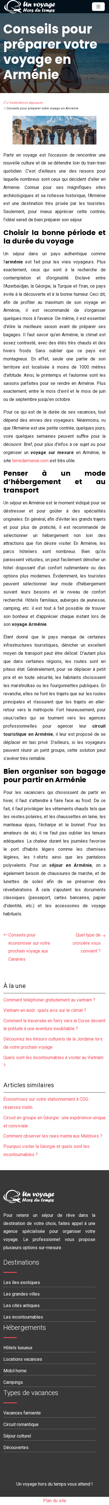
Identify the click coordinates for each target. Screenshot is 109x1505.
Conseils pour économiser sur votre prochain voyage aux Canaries (29, 947)
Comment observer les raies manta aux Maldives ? (52, 1136)
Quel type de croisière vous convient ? (87, 943)
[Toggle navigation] (98, 6)
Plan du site (54, 1500)
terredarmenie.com (30, 460)
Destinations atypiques (26, 103)
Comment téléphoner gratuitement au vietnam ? (49, 1000)
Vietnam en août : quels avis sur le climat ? (44, 1010)
